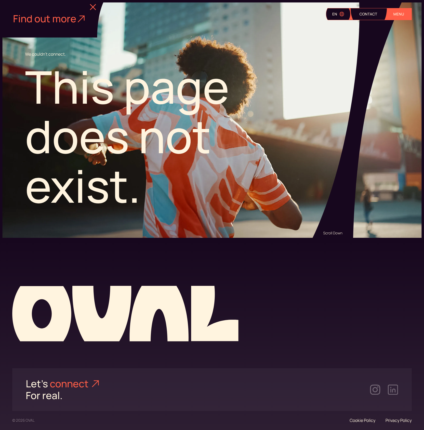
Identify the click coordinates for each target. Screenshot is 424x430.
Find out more (44, 19)
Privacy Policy (398, 420)
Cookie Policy (362, 420)
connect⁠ (70, 384)
